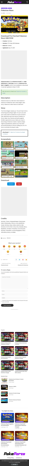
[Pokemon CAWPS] (4, 387)
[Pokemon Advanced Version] (4, 400)
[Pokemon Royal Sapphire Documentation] (7, 418)
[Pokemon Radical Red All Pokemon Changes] (21, 351)
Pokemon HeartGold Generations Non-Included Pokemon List (20, 443)
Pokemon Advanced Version (15, 399)
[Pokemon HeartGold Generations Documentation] (7, 436)
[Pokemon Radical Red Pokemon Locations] (7, 337)
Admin (3, 13)
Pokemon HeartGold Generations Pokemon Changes (20, 425)
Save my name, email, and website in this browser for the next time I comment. (15, 301)
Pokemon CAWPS (12, 386)
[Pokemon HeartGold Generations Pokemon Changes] (21, 418)
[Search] (27, 2)
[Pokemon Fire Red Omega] (4, 393)
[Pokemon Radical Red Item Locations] (21, 337)
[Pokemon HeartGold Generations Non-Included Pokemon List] (21, 436)
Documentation (6, 421)
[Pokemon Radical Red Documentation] (7, 351)
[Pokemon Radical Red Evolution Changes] (7, 365)
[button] (11, 184)
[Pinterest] (23, 259)
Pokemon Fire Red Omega (14, 393)
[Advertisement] (14, 64)
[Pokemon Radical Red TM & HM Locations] (21, 365)
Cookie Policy (17, 462)
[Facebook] (16, 259)
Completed (4, 8)
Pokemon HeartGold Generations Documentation (6, 443)
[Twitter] (19, 259)
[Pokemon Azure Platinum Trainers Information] (4, 380)
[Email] (26, 259)
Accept (14, 464)
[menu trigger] (2, 2)
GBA (10, 8)
